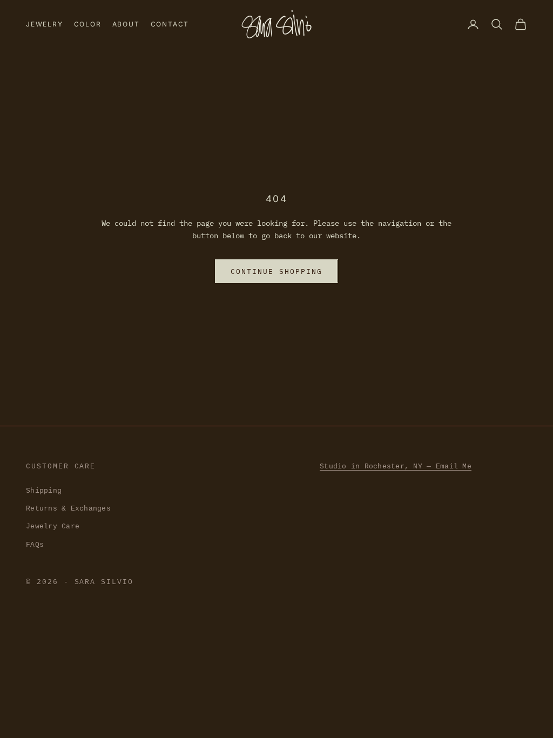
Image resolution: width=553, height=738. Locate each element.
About (126, 24)
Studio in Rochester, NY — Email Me (395, 466)
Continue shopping (276, 271)
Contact (170, 24)
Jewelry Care (52, 526)
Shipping (44, 491)
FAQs (35, 545)
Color (88, 24)
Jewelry (44, 24)
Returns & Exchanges (68, 509)
